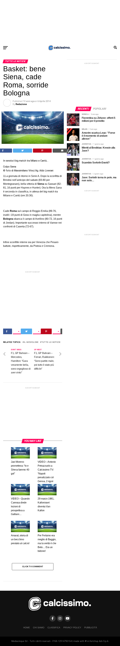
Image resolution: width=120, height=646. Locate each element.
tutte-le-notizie (50, 383)
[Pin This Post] (42, 151)
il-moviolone (31, 383)
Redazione (21, 104)
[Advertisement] (60, 22)
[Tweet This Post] (22, 151)
